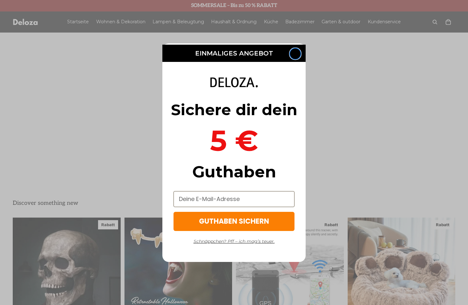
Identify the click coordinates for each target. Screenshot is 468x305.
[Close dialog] (295, 53)
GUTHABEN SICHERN (234, 221)
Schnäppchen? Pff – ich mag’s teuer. (234, 241)
